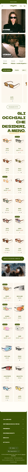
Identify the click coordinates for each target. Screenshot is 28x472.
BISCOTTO (20, 376)
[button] (6, 267)
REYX (7, 336)
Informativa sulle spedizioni (20, 460)
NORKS (7, 316)
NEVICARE (20, 296)
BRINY (7, 248)
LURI (19, 248)
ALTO (11, 97)
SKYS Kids (7, 356)
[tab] (7, 70)
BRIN (19, 208)
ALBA (7, 168)
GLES (7, 148)
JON (7, 208)
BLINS (19, 188)
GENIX (7, 296)
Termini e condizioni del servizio (8, 460)
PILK (19, 148)
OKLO (19, 356)
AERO (19, 228)
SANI (19, 316)
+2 (11, 212)
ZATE (7, 228)
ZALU (19, 168)
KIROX (7, 396)
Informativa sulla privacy (18, 457)
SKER (19, 336)
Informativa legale (13, 462)
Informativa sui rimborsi (8, 457)
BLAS (7, 188)
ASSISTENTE (7, 376)
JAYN (19, 396)
